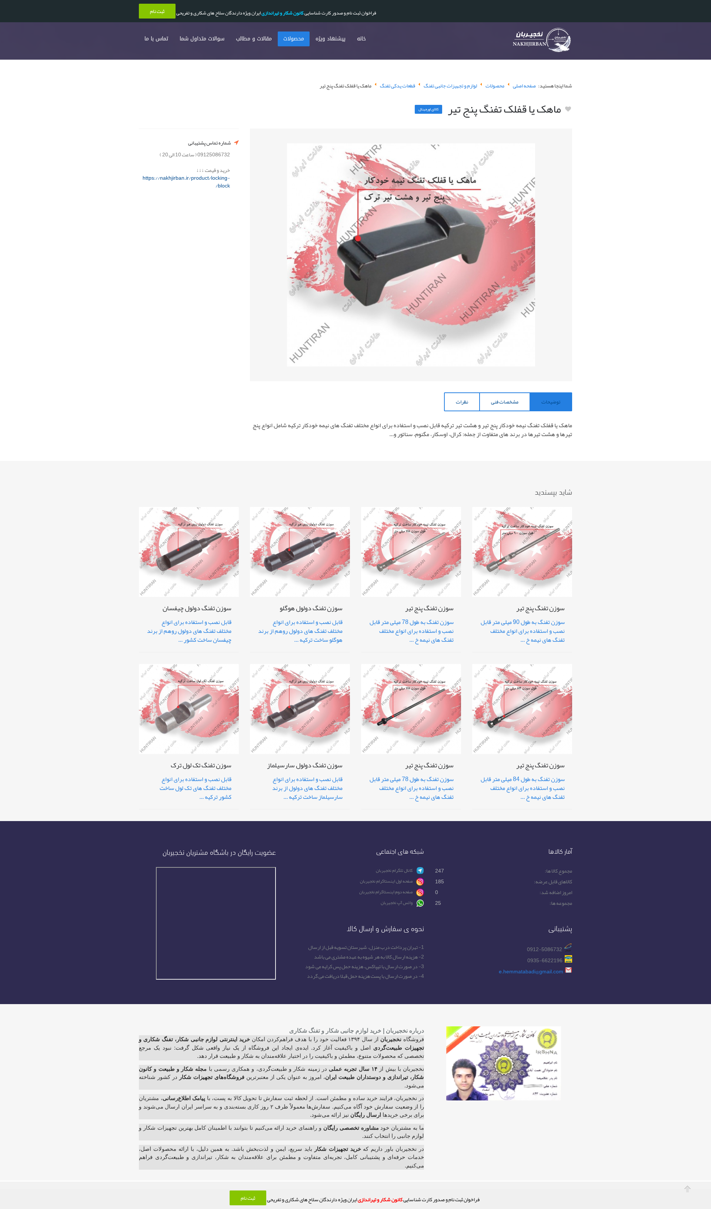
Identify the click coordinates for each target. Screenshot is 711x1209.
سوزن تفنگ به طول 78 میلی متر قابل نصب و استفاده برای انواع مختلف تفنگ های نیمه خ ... (412, 631)
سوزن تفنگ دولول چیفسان (197, 609)
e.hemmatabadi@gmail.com (531, 971)
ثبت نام (248, 1198)
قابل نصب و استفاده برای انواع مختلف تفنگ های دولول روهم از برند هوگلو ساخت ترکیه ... (300, 631)
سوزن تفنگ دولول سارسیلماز (305, 766)
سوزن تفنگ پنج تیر (540, 609)
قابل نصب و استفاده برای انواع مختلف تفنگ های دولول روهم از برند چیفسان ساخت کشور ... (189, 631)
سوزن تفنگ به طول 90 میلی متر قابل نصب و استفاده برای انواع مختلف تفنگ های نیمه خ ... (523, 631)
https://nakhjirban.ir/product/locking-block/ (186, 182)
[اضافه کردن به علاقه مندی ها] (568, 109)
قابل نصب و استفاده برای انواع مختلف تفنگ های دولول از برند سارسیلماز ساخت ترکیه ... (307, 788)
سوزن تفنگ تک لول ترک (201, 766)
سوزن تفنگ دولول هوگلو (311, 609)
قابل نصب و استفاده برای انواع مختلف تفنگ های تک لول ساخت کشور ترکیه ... (195, 788)
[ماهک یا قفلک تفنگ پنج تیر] (411, 254)
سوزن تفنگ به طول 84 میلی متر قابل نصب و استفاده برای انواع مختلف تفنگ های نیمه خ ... (523, 788)
